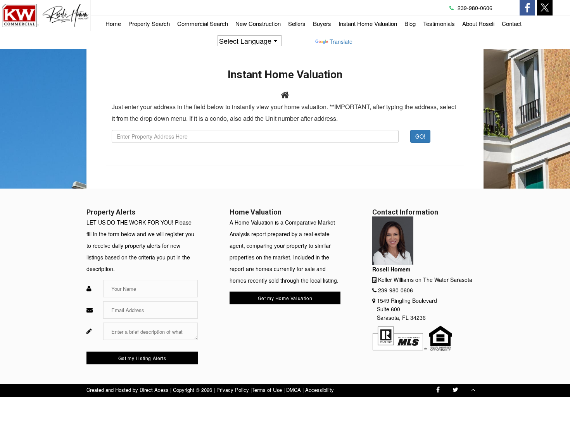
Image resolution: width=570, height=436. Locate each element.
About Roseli (478, 23)
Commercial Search (202, 25)
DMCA (293, 389)
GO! (420, 136)
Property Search (149, 23)
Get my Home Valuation (285, 298)
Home (113, 23)
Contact (512, 23)
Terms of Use (267, 389)
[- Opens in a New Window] (527, 7)
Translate (341, 41)
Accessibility (319, 389)
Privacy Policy (232, 389)
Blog (410, 23)
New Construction (258, 23)
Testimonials (439, 23)
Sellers (297, 23)
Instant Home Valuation (368, 23)
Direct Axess (154, 389)
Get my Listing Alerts (142, 358)
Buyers (322, 23)
